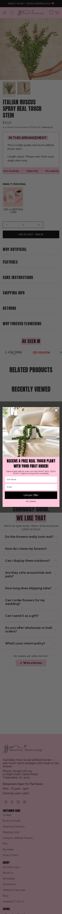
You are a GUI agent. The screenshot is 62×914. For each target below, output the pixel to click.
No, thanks (31, 501)
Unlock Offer (31, 495)
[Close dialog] (56, 410)
